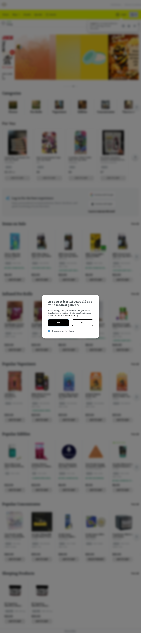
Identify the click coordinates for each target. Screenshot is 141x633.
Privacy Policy (71, 315)
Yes (58, 323)
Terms (57, 315)
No (82, 323)
